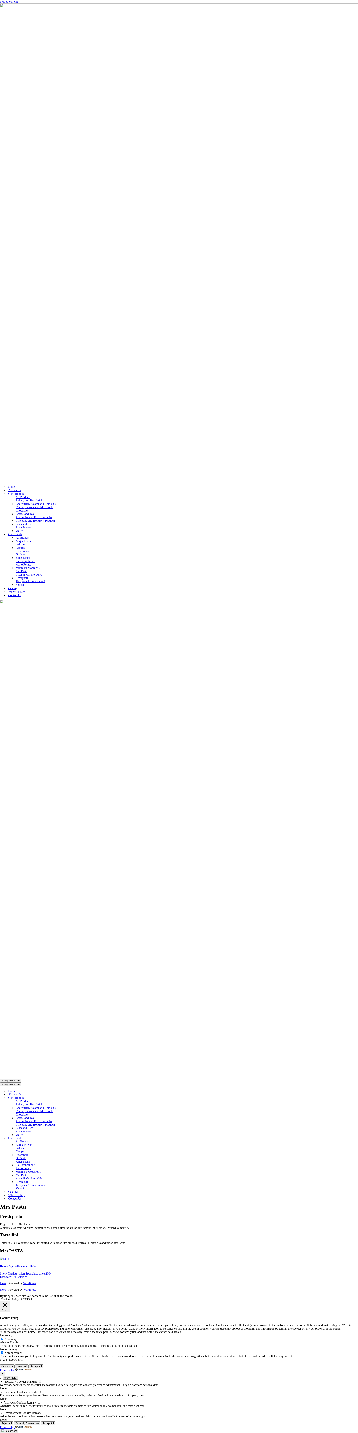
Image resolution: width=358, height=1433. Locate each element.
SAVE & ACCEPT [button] (11, 1359)
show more (10, 1377)
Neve (3, 1283)
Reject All (22, 1366)
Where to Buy (16, 591)
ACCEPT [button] (26, 1299)
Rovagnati (22, 578)
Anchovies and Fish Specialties (34, 517)
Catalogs (13, 588)
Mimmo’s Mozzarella (28, 567)
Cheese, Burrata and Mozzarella (34, 507)
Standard (32, 1381)
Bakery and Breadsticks (30, 500)
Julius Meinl (23, 557)
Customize (7, 1366)
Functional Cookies (15, 1392)
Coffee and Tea (25, 513)
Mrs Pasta (21, 571)
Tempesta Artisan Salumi (30, 581)
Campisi (20, 547)
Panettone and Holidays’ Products (35, 520)
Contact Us (14, 595)
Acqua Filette (24, 541)
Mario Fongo (23, 564)
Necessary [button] (6, 1335)
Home (11, 486)
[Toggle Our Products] (65, 1097)
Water (19, 530)
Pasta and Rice (24, 524)
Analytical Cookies (15, 1402)
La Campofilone (25, 561)
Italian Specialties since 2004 (18, 1266)
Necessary (10, 1339)
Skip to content (9, 1)
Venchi (20, 584)
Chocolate (22, 510)
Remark (32, 1392)
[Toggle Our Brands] (65, 1138)
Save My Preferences (27, 1423)
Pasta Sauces (23, 527)
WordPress (29, 1283)
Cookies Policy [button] (10, 1299)
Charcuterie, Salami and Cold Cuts (36, 503)
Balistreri (21, 544)
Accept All (36, 1366)
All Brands (22, 537)
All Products (23, 497)
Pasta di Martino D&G (29, 574)
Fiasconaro (22, 551)
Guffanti (21, 554)
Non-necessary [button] (9, 1349)
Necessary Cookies (15, 1381)
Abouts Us (14, 490)
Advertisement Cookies (17, 1413)
